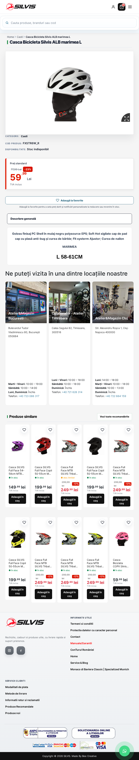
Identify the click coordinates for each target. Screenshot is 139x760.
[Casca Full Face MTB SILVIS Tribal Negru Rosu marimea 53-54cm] (121, 446)
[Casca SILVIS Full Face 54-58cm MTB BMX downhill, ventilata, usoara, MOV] (17, 446)
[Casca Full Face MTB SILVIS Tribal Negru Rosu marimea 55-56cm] (43, 539)
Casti (20, 36)
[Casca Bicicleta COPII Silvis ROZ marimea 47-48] (121, 539)
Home (10, 36)
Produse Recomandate (19, 706)
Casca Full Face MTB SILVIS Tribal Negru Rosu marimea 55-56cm (42, 563)
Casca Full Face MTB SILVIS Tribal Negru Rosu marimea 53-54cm (120, 471)
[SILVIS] (25, 622)
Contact (75, 636)
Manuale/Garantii (81, 643)
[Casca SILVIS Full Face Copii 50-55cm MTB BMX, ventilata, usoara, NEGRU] (95, 446)
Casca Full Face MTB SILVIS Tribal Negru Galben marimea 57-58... (95, 563)
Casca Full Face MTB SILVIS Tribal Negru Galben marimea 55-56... (69, 563)
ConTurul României (82, 649)
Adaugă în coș (17, 498)
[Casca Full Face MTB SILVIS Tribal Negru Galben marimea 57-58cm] (95, 539)
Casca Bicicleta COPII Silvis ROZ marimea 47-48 (121, 563)
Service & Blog (79, 662)
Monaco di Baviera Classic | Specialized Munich (99, 669)
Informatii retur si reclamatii (22, 700)
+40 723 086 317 (28, 396)
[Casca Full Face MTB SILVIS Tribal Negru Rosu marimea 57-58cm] (69, 446)
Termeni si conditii (81, 623)
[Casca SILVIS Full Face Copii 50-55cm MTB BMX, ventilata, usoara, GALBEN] (17, 539)
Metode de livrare (16, 693)
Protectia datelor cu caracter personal (93, 630)
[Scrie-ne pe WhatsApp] (124, 751)
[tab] (69, 219)
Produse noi (12, 713)
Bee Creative (89, 756)
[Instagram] (9, 650)
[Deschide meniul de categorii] (130, 7)
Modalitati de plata (16, 687)
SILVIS (67, 756)
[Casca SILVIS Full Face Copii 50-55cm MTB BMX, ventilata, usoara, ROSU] (43, 446)
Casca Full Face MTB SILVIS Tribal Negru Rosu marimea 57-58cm (68, 471)
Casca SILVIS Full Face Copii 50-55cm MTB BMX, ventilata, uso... (43, 471)
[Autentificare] (113, 7)
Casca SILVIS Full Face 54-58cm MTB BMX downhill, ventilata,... (17, 471)
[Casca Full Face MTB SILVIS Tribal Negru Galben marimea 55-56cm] (69, 539)
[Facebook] (21, 650)
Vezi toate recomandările (114, 416)
